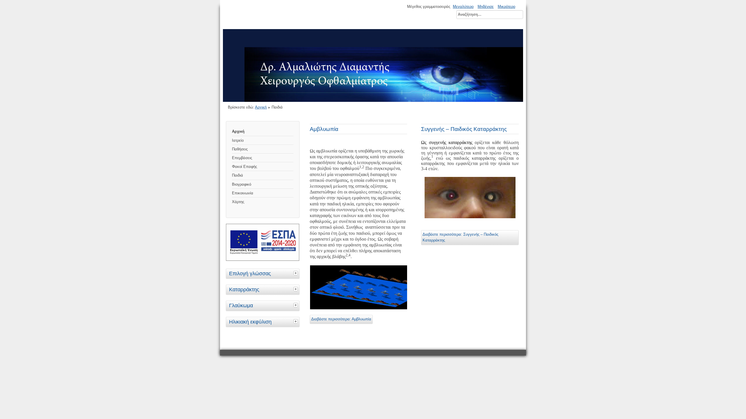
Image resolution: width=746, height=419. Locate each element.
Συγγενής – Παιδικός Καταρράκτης (464, 129)
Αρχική (261, 107)
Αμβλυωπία (324, 129)
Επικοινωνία (242, 193)
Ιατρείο (238, 140)
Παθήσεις (240, 149)
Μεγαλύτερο (463, 6)
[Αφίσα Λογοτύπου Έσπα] (262, 260)
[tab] (296, 273)
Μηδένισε (486, 6)
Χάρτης (238, 202)
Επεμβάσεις (242, 158)
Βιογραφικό (241, 184)
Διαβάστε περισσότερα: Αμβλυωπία (341, 319)
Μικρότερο (506, 6)
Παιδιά (237, 175)
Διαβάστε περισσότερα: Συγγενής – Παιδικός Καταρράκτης (460, 237)
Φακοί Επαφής (244, 166)
